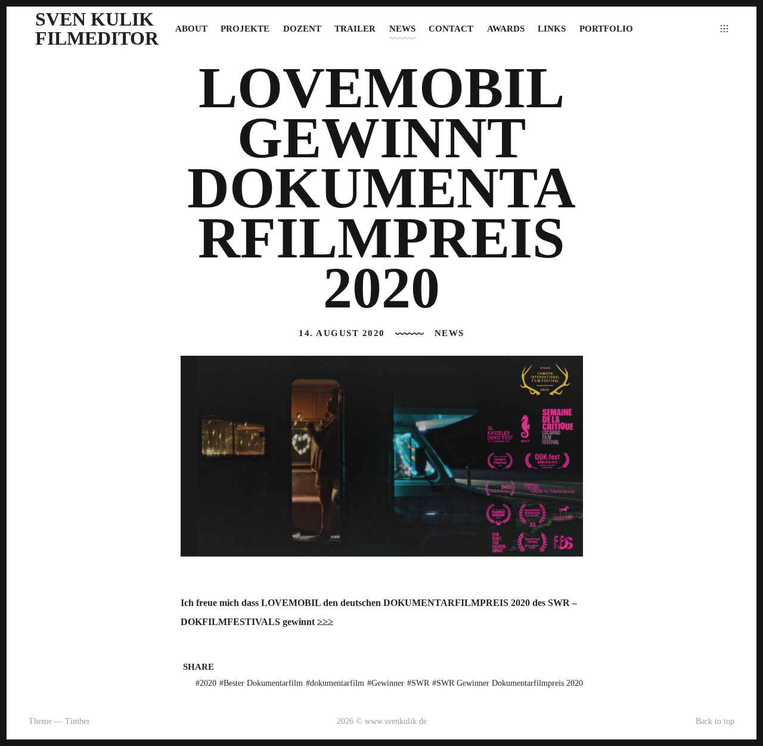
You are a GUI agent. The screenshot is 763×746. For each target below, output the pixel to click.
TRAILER (355, 28)
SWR (420, 683)
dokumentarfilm (337, 683)
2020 (208, 683)
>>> (325, 622)
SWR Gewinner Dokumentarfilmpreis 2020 (509, 683)
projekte (245, 28)
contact (451, 28)
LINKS (552, 28)
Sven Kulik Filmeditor (97, 29)
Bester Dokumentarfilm (263, 683)
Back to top (715, 721)
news (402, 28)
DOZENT (302, 28)
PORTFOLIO (606, 28)
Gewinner (387, 683)
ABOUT (191, 28)
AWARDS (506, 28)
